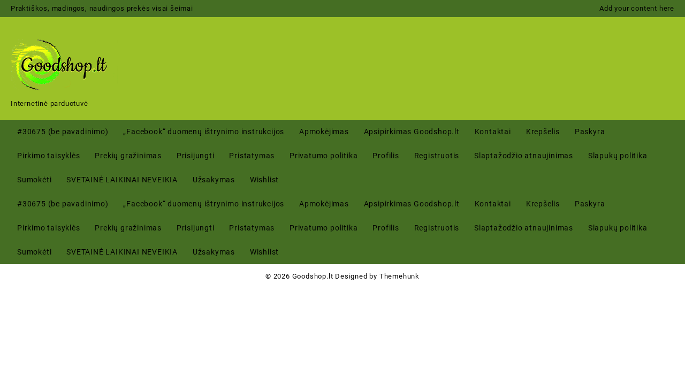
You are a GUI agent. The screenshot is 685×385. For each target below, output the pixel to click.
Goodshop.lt (312, 276)
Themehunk (399, 276)
